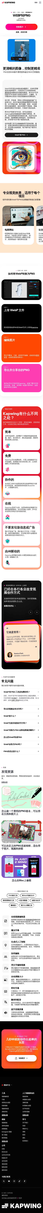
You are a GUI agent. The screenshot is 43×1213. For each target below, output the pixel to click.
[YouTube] (9, 1181)
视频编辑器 (30, 920)
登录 (36, 2)
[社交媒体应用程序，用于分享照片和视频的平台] (14, 1181)
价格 (3, 1149)
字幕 (3, 1099)
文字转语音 (26, 1108)
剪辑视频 (33, 968)
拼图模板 (4, 1129)
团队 (23, 1138)
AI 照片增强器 (23, 900)
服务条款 (4, 1170)
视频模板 (4, 1123)
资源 (23, 1126)
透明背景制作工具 (8, 900)
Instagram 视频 (7, 1132)
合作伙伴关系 (6, 1155)
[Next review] (37, 612)
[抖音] (19, 1181)
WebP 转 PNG (20, 135)
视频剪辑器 (5, 1108)
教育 (23, 1135)
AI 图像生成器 (26, 1105)
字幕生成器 (27, 933)
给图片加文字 (36, 900)
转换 (22, 12)
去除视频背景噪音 (32, 1012)
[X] (4, 1181)
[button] (22, 642)
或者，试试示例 (21, 32)
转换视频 (4, 1105)
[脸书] (25, 1181)
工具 (18, 12)
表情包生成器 (6, 1102)
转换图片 (19, 27)
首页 (14, 12)
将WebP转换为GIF (28, 895)
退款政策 (4, 1164)
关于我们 (25, 1123)
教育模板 (4, 1138)
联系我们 (25, 1141)
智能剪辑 (25, 1096)
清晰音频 (25, 1102)
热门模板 (4, 1135)
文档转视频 (26, 1112)
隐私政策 (4, 1167)
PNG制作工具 (13, 895)
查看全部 (5, 782)
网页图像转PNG (29, 12)
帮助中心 (25, 1129)
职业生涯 (4, 1152)
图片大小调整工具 (26, 905)
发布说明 (4, 1161)
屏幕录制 (4, 1112)
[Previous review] (31, 612)
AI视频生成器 (26, 1099)
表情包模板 (5, 1126)
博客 (23, 1132)
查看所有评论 (9, 606)
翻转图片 (13, 905)
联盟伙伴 (4, 1158)
